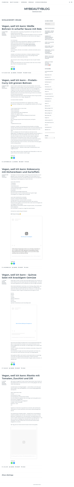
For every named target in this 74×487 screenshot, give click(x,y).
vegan (29, 72)
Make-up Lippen (48, 110)
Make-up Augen (48, 108)
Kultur (46, 103)
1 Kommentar (4, 177)
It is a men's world (48, 96)
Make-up (46, 105)
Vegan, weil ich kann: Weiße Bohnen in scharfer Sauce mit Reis (22, 27)
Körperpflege (47, 98)
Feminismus (47, 86)
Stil (45, 124)
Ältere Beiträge (7, 475)
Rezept (20, 72)
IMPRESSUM (31, 2)
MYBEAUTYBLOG (37, 9)
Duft (45, 84)
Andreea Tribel (20, 256)
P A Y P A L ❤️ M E (48, 65)
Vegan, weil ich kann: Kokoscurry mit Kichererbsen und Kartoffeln (21, 170)
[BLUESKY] (69, 2)
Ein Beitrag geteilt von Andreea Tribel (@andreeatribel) (22, 337)
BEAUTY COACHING (14, 2)
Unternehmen (47, 127)
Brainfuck (46, 77)
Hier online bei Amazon (30, 45)
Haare (46, 91)
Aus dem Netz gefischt (49, 71)
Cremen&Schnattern (48, 79)
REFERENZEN (24, 2)
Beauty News (47, 74)
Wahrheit (46, 129)
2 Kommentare (4, 88)
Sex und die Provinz (48, 122)
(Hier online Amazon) (30, 44)
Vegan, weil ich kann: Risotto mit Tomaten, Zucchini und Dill (21, 377)
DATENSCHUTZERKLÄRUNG (41, 2)
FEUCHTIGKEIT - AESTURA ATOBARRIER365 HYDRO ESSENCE (49, 32)
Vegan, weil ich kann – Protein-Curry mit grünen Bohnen (19, 81)
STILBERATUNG (5, 2)
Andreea (3, 32)
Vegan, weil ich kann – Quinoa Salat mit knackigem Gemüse (19, 276)
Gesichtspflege (47, 89)
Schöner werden (48, 120)
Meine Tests (47, 115)
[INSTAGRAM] (71, 2)
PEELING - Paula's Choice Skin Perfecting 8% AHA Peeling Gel (49, 57)
